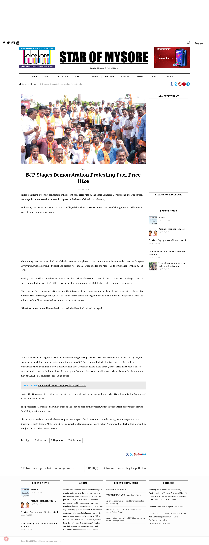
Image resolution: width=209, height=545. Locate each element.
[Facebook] (4, 43)
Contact (169, 76)
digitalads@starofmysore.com (173, 513)
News (46, 76)
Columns (94, 76)
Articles (79, 76)
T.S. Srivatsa (74, 440)
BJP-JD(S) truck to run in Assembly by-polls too (116, 468)
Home (34, 76)
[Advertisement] (85, 20)
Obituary (109, 76)
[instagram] (13, 43)
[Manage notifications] (6, 538)
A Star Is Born (120, 489)
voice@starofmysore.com (159, 523)
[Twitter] (8, 43)
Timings (154, 76)
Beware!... (163, 217)
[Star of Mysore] (97, 61)
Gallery (139, 76)
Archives (125, 76)
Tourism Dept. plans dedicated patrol (167, 240)
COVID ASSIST (62, 76)
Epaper (200, 43)
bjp (27, 440)
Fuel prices (40, 440)
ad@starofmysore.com (168, 516)
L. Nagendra (57, 440)
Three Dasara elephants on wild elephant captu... (172, 264)
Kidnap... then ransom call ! (172, 229)
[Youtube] (17, 43)
